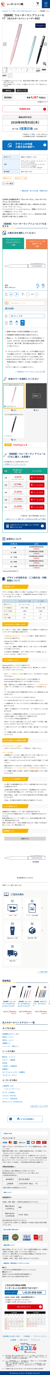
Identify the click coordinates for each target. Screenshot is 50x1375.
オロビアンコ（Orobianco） (12, 1102)
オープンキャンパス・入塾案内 (13, 1072)
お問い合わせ (23, 1340)
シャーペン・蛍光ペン (10, 1046)
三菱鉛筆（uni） (8, 1086)
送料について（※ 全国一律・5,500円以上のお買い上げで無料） (26, 519)
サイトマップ (35, 1340)
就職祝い (5, 1069)
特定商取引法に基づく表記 (11, 1336)
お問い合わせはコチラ (24, 1307)
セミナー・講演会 (8, 1060)
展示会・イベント (8, 1057)
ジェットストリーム (12, 1089)
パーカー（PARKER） (10, 1099)
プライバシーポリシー (40, 1336)
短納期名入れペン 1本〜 (11, 1034)
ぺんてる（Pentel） (9, 1096)
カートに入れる (38, 478)
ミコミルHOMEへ (27, 1119)
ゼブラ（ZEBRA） (9, 1092)
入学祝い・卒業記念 (9, 1066)
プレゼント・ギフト (9, 1075)
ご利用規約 (26, 1336)
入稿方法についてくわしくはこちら (30, 372)
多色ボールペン (8, 1040)
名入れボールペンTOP (39, 1106)
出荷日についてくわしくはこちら (15, 464)
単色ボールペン (8, 1037)
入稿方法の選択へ (25, 145)
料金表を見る (25, 108)
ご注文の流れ (43, 972)
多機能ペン (6, 1043)
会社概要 (13, 1340)
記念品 (4, 1063)
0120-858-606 (33, 1292)
